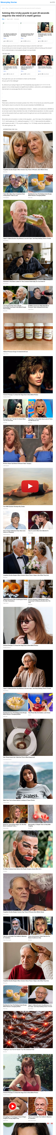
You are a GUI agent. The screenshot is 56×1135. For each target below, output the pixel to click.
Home (3, 8)
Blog (7, 8)
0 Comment (16, 19)
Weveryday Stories (9, 2)
